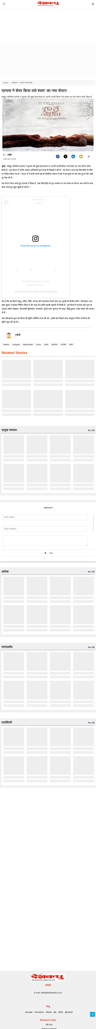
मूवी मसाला (69, 1012)
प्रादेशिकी (7, 722)
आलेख (5, 571)
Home (5, 83)
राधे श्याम (63, 344)
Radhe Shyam (28, 344)
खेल (55, 1012)
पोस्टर (71, 344)
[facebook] (58, 156)
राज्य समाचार (39, 1012)
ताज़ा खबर (28, 1012)
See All (91, 430)
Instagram (16, 344)
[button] (4, 5)
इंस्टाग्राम (54, 344)
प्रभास (46, 344)
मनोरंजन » (15, 83)
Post (50, 553)
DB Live (49, 1024)
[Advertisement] (48, 24)
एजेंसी (10, 155)
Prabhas (6, 344)
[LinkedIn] (73, 156)
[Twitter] (66, 156)
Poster (38, 344)
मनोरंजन (49, 1012)
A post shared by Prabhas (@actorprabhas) (35, 291)
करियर (60, 1012)
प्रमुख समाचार (9, 430)
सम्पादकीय (7, 647)
